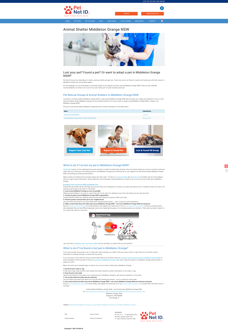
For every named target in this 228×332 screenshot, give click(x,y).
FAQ (66, 314)
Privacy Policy (94, 314)
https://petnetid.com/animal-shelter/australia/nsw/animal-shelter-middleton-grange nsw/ (115, 291)
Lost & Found (126, 21)
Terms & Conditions (96, 318)
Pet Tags (77, 21)
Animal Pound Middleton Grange (80, 305)
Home (67, 21)
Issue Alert (111, 21)
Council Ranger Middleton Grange (102, 305)
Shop (101, 21)
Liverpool (145, 114)
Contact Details (69, 318)
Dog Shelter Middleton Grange (125, 305)
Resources (139, 21)
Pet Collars (90, 21)
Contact (152, 21)
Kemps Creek (147, 118)
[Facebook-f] (162, 8)
